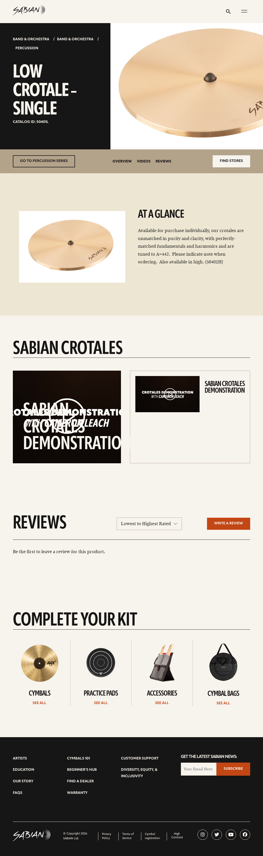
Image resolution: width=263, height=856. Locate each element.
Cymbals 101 (78, 759)
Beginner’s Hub (82, 770)
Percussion (26, 48)
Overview (122, 161)
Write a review (228, 523)
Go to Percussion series (44, 161)
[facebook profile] (245, 835)
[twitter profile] (217, 835)
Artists (20, 759)
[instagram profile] (203, 835)
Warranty (77, 793)
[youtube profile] (231, 835)
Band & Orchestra (31, 39)
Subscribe (233, 769)
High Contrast (177, 836)
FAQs (17, 793)
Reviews (163, 161)
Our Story (23, 781)
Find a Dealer (80, 781)
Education (23, 770)
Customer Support (139, 759)
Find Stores (231, 161)
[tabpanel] (72, 247)
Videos (144, 161)
